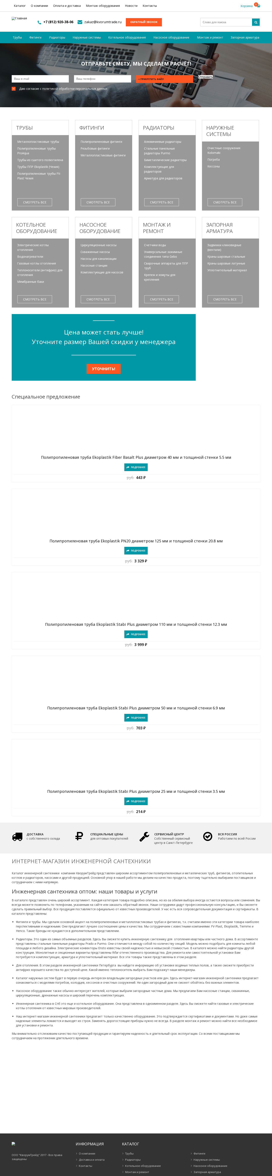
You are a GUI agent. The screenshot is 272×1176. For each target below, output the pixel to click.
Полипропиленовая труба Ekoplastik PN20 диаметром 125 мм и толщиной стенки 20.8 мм (136, 541)
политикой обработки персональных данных (74, 89)
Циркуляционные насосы (98, 245)
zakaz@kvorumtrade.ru (103, 22)
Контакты (150, 6)
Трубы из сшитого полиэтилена (40, 160)
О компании (39, 6)
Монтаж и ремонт (210, 37)
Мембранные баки (30, 282)
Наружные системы (87, 37)
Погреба (213, 159)
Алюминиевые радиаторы (162, 142)
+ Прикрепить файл (151, 79)
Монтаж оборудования (103, 6)
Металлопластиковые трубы (38, 142)
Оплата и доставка (67, 6)
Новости (131, 6)
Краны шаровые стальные (226, 256)
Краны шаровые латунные (226, 263)
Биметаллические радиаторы (165, 160)
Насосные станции (94, 265)
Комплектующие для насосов (102, 272)
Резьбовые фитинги (95, 148)
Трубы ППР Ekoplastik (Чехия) (38, 167)
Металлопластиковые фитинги (103, 155)
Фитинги (35, 37)
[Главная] (19, 18)
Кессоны (213, 166)
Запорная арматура (245, 37)
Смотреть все (34, 202)
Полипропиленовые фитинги (101, 142)
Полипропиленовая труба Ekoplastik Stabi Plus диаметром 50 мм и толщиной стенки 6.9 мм (136, 708)
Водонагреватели (30, 256)
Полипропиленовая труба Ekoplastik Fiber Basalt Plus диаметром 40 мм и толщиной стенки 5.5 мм (136, 457)
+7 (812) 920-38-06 (58, 22)
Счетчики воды (155, 245)
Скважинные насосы (95, 252)
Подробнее (138, 467)
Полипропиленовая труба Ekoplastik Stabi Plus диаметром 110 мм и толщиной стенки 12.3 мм (136, 624)
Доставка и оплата (92, 1160)
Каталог (20, 6)
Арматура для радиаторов (163, 178)
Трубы (17, 37)
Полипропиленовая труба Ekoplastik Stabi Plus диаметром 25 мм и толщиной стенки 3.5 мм (136, 791)
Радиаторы (57, 37)
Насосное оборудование (171, 37)
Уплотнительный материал (227, 270)
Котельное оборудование (127, 37)
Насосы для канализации (98, 259)
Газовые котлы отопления (36, 263)
